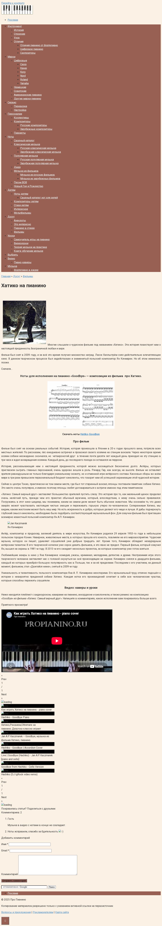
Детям (11, 190)
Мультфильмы (22, 212)
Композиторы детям (26, 201)
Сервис (12, 102)
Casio (23, 64)
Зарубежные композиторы (36, 129)
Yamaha (24, 83)
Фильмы (19, 231)
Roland (24, 79)
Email (5, 850)
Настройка (20, 110)
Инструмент (15, 26)
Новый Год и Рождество (28, 186)
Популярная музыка (26, 155)
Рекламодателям (43, 912)
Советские (20, 91)
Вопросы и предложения (16, 912)
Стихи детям (21, 205)
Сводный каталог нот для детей (39, 197)
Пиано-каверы (22, 262)
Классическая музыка (27, 144)
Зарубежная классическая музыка (40, 151)
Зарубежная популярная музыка (39, 163)
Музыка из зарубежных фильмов (40, 178)
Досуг (11, 216)
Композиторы (22, 121)
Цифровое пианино (31, 49)
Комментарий (9, 874)
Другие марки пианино (27, 98)
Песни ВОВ (20, 182)
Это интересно (22, 224)
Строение (19, 33)
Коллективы (21, 117)
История (19, 30)
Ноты (11, 136)
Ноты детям (21, 193)
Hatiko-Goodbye (90, 434)
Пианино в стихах (24, 228)
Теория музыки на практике (30, 247)
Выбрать (13, 254)
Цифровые (20, 60)
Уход (17, 37)
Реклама (13, 19)
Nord (23, 75)
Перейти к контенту (13, 3)
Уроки (11, 235)
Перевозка (20, 106)
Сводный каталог (24, 140)
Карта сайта (62, 912)
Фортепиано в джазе (26, 269)
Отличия (18, 41)
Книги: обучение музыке (28, 250)
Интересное (21, 209)
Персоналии (15, 113)
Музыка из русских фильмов (37, 174)
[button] (81, 677)
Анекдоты (20, 220)
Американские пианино (28, 94)
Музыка (12, 266)
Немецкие (20, 87)
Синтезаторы (28, 52)
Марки (11, 56)
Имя (4, 844)
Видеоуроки (21, 243)
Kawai (23, 68)
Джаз (17, 167)
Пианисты (20, 132)
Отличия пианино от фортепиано (39, 45)
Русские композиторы (33, 125)
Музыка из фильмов (26, 170)
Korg (22, 71)
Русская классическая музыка (38, 148)
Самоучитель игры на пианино (32, 239)
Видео (11, 258)
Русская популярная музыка (37, 159)
